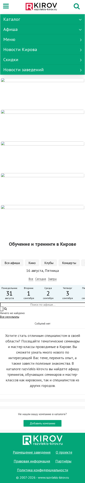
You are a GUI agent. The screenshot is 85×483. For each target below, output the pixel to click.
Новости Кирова (20, 49)
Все (31, 279)
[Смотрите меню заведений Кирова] (42, 220)
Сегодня (40, 279)
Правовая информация (32, 461)
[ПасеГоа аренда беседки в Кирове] (42, 189)
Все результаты (9, 317)
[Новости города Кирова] (42, 157)
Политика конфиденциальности (42, 470)
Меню (9, 39)
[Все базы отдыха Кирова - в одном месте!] (42, 125)
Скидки (10, 59)
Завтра (52, 279)
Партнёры (63, 461)
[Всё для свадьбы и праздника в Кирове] (42, 93)
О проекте (64, 452)
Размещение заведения (32, 452)
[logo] (41, 7)
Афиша (10, 29)
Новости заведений (23, 69)
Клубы (48, 263)
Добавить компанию (42, 423)
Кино (32, 263)
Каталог (11, 19)
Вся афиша (12, 263)
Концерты (69, 263)
